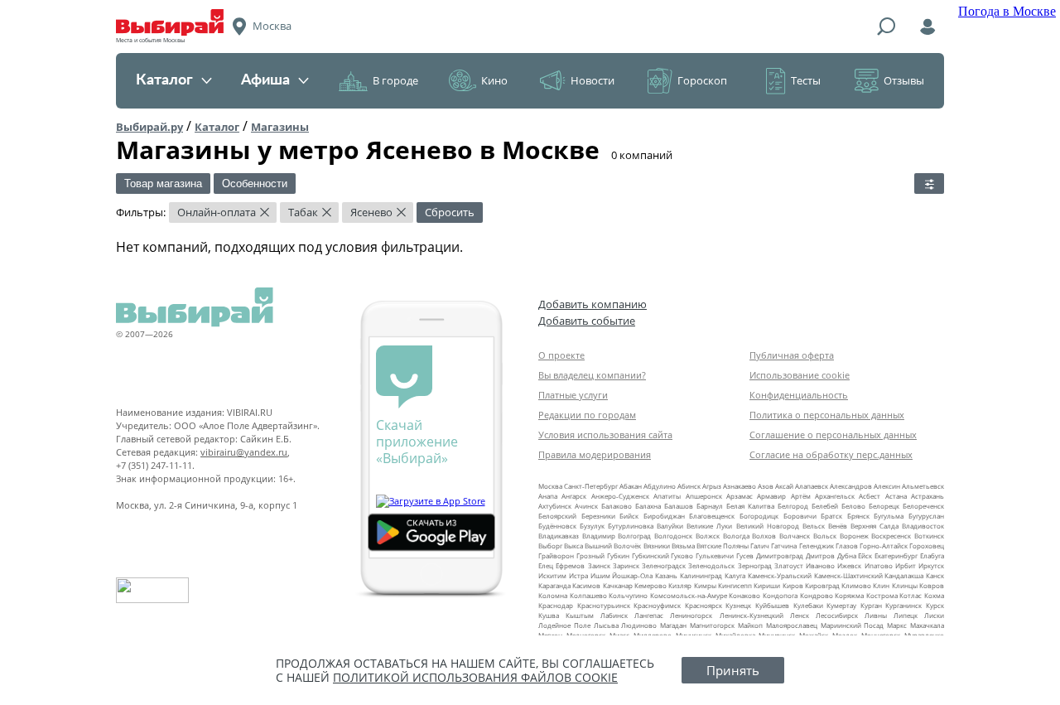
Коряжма (849, 595)
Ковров (931, 585)
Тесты (806, 80)
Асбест (869, 495)
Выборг (550, 545)
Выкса (573, 545)
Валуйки (670, 525)
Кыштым (580, 615)
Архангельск (835, 495)
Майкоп (750, 625)
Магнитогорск (712, 625)
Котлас (910, 595)
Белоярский (557, 515)
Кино (494, 80)
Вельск (813, 525)
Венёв (837, 525)
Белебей (825, 505)
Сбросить (450, 212)
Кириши (767, 585)
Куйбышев (772, 605)
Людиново (639, 625)
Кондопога (780, 595)
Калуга (735, 575)
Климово (856, 585)
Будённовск (557, 525)
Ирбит (905, 565)
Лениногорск (691, 615)
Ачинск (586, 505)
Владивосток (923, 525)
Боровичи (800, 515)
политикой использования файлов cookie (475, 677)
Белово (853, 505)
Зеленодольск (711, 565)
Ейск (865, 555)
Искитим (552, 575)
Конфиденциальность (798, 395)
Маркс (897, 625)
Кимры (705, 585)
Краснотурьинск (603, 605)
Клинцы (905, 585)
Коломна (552, 595)
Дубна (846, 555)
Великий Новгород (767, 525)
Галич (759, 545)
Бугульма (888, 515)
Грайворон (556, 555)
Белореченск (923, 505)
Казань (666, 575)
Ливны (876, 615)
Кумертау (841, 605)
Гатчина (784, 545)
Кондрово (816, 595)
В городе (395, 80)
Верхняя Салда (874, 525)
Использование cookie (799, 375)
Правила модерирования (594, 454)
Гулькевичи (715, 555)
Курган (871, 605)
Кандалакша (903, 575)
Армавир (771, 495)
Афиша (265, 80)
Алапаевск (811, 485)
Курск (935, 605)
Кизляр (679, 585)
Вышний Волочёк (613, 545)
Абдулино (659, 485)
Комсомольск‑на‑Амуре (688, 595)
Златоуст (788, 565)
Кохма (934, 595)
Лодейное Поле (564, 625)
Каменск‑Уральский (780, 575)
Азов (765, 485)
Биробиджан (664, 515)
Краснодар (555, 605)
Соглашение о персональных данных (833, 434)
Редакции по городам (587, 414)
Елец (545, 565)
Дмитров (820, 555)
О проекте (561, 355)
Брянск (858, 515)
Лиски (934, 615)
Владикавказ (558, 535)
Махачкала (927, 625)
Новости (592, 80)
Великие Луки (709, 525)
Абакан (630, 485)
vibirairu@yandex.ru (243, 452)
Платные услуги (573, 395)
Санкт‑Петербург (591, 485)
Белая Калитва (750, 505)
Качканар (618, 585)
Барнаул (709, 505)
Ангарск (573, 495)
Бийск (628, 515)
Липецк (906, 615)
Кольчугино (628, 595)
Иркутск (931, 565)
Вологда (736, 535)
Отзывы (904, 80)
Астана (896, 495)
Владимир (598, 535)
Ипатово (879, 565)
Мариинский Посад (852, 625)
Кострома (882, 595)
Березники (598, 515)
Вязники (656, 545)
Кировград (822, 585)
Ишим (600, 575)
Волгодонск (673, 535)
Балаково (616, 505)
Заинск (599, 565)
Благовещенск (712, 515)
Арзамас (739, 495)
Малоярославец (791, 625)
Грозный (590, 555)
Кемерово (650, 585)
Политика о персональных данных (826, 414)
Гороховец (926, 545)
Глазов (847, 545)
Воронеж (854, 535)
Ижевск (849, 565)
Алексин (887, 485)
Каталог (164, 80)
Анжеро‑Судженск (620, 495)
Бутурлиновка (630, 525)
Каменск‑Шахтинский (848, 575)
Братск (831, 515)
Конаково (744, 595)
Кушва (548, 615)
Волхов (764, 535)
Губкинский (650, 555)
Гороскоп (702, 80)
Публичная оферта (791, 355)
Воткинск (929, 535)
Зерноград (755, 565)
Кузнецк (738, 605)
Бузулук (592, 525)
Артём (801, 495)
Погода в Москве (1007, 11)
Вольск (824, 535)
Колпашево (588, 595)
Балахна (648, 505)
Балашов (678, 505)
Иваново (820, 565)
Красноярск (703, 605)
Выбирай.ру (149, 126)
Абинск (689, 485)
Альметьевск (923, 485)
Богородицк (759, 515)
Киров (793, 585)
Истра (578, 575)
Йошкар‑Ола (632, 575)
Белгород (793, 505)
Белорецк (884, 505)
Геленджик (816, 545)
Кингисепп (735, 585)
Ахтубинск (554, 505)
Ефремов (570, 565)
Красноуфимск (657, 605)
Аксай (784, 485)
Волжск (708, 535)
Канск (935, 575)
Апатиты (667, 495)
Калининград (701, 575)
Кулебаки (808, 605)
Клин (881, 585)
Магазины (280, 126)
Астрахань (927, 495)
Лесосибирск (837, 615)
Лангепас (648, 615)
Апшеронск (704, 495)
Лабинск (614, 615)
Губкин (618, 555)
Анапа (547, 495)
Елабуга (932, 555)
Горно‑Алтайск (884, 545)
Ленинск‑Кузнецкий (751, 615)
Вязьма (683, 545)
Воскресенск (891, 535)
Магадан (673, 625)
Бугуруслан (926, 515)
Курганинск (903, 605)
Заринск (626, 565)
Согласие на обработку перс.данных (831, 454)
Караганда (554, 585)
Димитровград (779, 555)
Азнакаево (739, 485)
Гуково (682, 555)
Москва (550, 485)
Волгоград (634, 535)
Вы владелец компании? (592, 375)
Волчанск (794, 535)
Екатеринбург (896, 555)
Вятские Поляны (722, 545)
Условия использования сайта (605, 434)
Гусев (745, 555)
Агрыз (711, 485)
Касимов (586, 585)
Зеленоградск (664, 565)
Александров (851, 485)
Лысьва (606, 625)
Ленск (799, 615)
